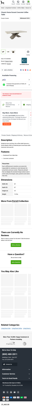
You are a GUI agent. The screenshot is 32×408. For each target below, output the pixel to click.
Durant (9, 63)
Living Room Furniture (10, 8)
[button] (13, 3)
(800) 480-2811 (9, 354)
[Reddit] (30, 70)
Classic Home (8, 61)
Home (2, 8)
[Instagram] (18, 392)
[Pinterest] (25, 70)
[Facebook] (21, 70)
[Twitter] (23, 70)
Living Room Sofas (17, 328)
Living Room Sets (6, 328)
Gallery (28, 55)
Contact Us (9, 364)
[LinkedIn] (28, 70)
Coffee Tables (20, 8)
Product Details (5, 18)
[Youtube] (14, 392)
